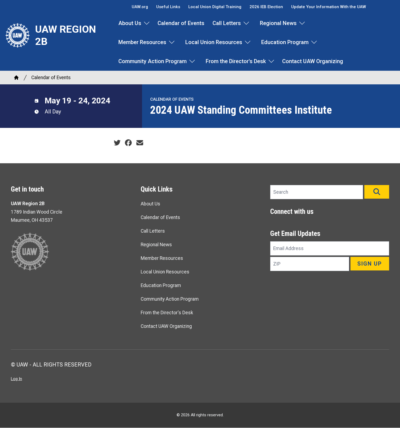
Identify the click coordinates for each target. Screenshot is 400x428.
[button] (376, 192)
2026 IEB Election (266, 6)
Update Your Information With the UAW (328, 6)
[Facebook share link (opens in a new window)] (128, 143)
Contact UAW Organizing (312, 61)
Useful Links (168, 6)
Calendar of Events (181, 23)
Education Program (285, 42)
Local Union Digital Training (214, 6)
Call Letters (227, 23)
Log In (16, 378)
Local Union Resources (213, 42)
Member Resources (142, 42)
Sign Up (369, 263)
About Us (129, 23)
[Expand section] (146, 23)
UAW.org (140, 6)
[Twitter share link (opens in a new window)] (117, 143)
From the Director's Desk (236, 61)
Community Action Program (152, 61)
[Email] (140, 143)
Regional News (278, 23)
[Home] (16, 77)
